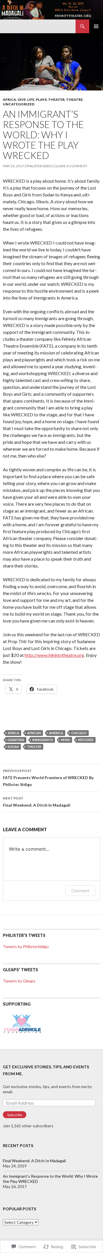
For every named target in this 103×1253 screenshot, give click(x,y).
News (65, 740)
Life (30, 99)
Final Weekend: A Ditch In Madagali (36, 801)
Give (21, 99)
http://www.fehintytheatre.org (54, 655)
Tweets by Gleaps (19, 980)
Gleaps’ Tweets (20, 969)
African (34, 733)
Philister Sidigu (40, 166)
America (56, 733)
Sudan (13, 746)
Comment (80, 890)
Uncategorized (18, 104)
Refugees (86, 740)
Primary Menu (96, 26)
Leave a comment (71, 166)
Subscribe (14, 1115)
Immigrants (42, 740)
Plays (41, 99)
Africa (9, 99)
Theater (56, 99)
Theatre (74, 99)
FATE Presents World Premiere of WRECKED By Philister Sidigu (48, 778)
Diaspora (16, 740)
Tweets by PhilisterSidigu (26, 946)
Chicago (79, 733)
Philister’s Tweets (24, 935)
